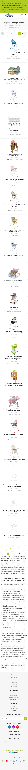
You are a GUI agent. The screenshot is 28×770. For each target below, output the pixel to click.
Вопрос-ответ (14, 708)
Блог (14, 706)
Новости (14, 680)
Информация (14, 690)
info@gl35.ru (15, 738)
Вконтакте (9, 727)
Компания (14, 675)
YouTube (17, 727)
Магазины (14, 684)
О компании (14, 677)
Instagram (13, 727)
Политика (14, 686)
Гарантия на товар (14, 699)
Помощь (14, 693)
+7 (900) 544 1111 (15, 735)
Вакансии (14, 682)
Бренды (14, 710)
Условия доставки (14, 697)
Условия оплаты (14, 695)
